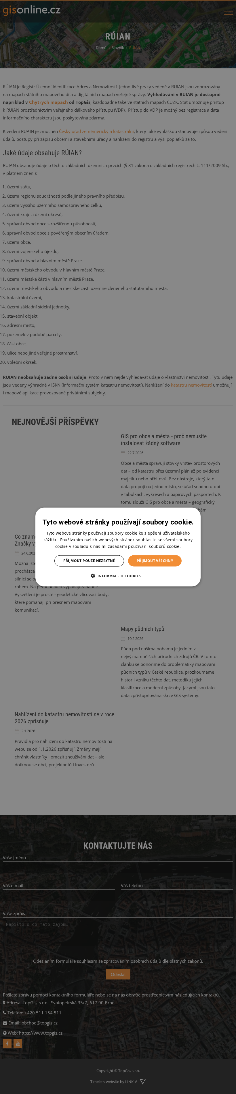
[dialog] (118, 547)
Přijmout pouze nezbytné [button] (89, 560)
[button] (118, 575)
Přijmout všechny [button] (155, 560)
